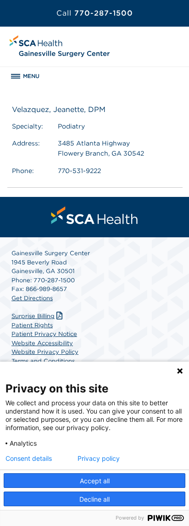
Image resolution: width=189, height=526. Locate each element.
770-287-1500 (94, 13)
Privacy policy (99, 458)
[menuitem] (94, 215)
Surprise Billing (33, 316)
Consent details (29, 458)
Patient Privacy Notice (44, 333)
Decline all (94, 499)
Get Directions (32, 298)
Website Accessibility (42, 343)
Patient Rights (32, 325)
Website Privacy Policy (44, 351)
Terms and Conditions (43, 361)
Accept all (95, 481)
